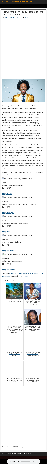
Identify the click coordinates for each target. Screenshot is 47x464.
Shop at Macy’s (8, 213)
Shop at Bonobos (8, 270)
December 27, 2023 (16, 17)
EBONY (25, 276)
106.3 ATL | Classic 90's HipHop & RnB (17, 1)
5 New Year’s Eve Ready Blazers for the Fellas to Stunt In (22, 13)
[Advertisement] (23, 49)
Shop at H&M (7, 232)
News (26, 17)
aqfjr (5, 17)
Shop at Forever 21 (9, 251)
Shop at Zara (7, 194)
